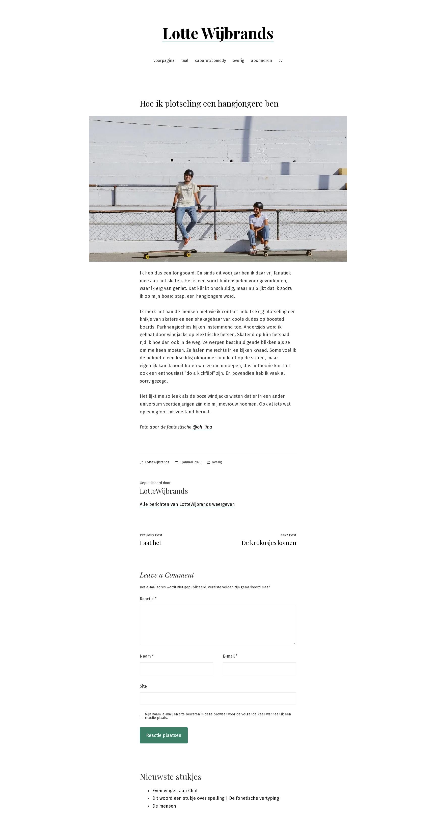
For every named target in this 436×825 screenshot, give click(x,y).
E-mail (230, 656)
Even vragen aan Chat (175, 790)
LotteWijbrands (157, 462)
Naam (147, 656)
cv (281, 60)
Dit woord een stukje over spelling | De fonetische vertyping (215, 798)
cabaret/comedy (210, 60)
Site (143, 686)
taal (184, 60)
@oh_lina (202, 427)
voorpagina (164, 60)
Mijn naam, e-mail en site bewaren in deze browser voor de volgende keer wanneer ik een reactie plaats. (218, 716)
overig (238, 60)
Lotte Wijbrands (218, 32)
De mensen (164, 806)
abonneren (261, 60)
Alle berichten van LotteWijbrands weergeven (187, 504)
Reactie (148, 598)
